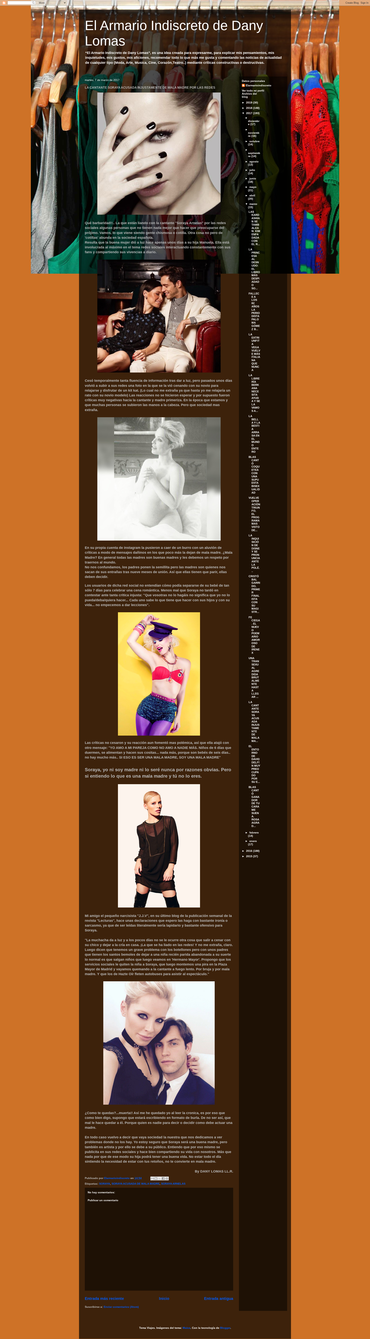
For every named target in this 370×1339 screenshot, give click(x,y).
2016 (249, 850)
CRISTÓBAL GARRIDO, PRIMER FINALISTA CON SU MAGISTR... (254, 594)
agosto (254, 161)
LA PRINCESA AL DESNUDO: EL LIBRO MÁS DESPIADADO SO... (254, 269)
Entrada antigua (218, 1298)
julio (252, 170)
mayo (252, 186)
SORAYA (104, 1183)
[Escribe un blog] (156, 1178)
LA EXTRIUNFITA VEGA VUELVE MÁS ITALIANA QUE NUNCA (254, 352)
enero (253, 841)
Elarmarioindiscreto (258, 85)
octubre (254, 141)
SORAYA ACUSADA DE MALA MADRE (136, 1183)
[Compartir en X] (159, 1178)
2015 (249, 856)
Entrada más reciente (104, 1298)
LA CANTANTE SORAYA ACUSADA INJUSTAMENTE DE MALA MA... (254, 722)
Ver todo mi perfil (253, 90)
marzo (253, 203)
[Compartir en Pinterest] (167, 1178)
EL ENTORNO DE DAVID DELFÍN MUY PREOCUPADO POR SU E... (254, 764)
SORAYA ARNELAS (173, 1183)
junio (252, 178)
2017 (249, 113)
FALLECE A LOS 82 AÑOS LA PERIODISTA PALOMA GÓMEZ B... (254, 311)
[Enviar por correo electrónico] (152, 1178)
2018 (249, 107)
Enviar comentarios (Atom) (121, 1306)
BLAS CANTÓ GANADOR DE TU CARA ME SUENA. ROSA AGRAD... (254, 807)
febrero (254, 832)
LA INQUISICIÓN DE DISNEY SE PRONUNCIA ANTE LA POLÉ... (254, 553)
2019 (249, 102)
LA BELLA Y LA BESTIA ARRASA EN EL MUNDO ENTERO (254, 434)
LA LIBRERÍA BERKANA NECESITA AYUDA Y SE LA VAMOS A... (254, 393)
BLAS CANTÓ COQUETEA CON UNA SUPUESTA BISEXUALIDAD (254, 474)
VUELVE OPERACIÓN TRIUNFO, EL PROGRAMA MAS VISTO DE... (254, 514)
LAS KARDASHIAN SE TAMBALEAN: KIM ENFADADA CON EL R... (254, 228)
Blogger (225, 1327)
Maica (186, 1327)
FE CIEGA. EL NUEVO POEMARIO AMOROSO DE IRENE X (254, 635)
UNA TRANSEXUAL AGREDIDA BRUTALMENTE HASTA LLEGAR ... (254, 678)
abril (252, 195)
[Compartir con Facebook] (163, 1178)
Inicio (164, 1298)
